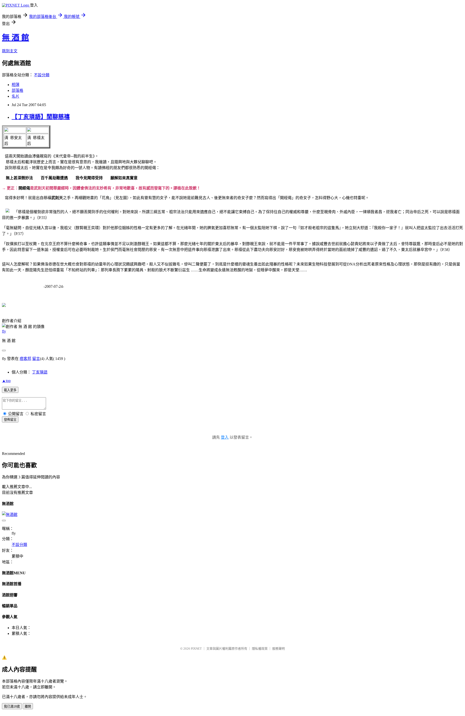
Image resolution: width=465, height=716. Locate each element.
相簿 (15, 85)
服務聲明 (278, 648)
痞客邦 (25, 359)
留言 (36, 359)
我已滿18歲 (12, 706)
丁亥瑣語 (39, 372)
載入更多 (10, 390)
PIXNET (196, 648)
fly (4, 331)
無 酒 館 (15, 37)
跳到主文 (9, 51)
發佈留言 (10, 419)
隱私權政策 (260, 648)
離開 (28, 706)
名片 (15, 96)
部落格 (17, 90)
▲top (6, 381)
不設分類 (41, 75)
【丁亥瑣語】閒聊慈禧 (41, 117)
